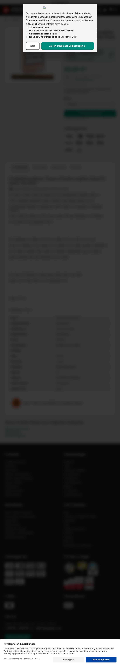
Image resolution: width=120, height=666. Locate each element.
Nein (32, 45)
